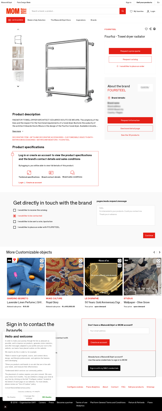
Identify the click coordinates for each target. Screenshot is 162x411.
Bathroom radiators (47, 140)
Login (153, 11)
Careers (42, 402)
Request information (130, 120)
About (105, 387)
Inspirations (81, 20)
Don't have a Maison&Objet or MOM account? (110, 325)
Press (51, 402)
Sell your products (144, 2)
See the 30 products (130, 135)
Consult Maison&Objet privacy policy (17, 388)
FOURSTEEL (64, 140)
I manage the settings (29, 397)
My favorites (139, 11)
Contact (114, 387)
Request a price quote (130, 51)
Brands (94, 20)
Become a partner (65, 402)
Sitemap (150, 387)
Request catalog (130, 59)
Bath (90, 137)
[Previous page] (154, 252)
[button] (5, 407)
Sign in (128, 2)
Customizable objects (76, 137)
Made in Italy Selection (36, 20)
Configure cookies (75, 387)
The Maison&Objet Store (61, 20)
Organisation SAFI (27, 402)
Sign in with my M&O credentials (104, 368)
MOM (16, 11)
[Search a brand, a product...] (122, 11)
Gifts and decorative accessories (46, 137)
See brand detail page (130, 128)
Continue (149, 235)
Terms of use (81, 402)
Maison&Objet (6, 2)
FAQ (123, 387)
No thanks (11, 397)
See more (16, 131)
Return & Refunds (136, 402)
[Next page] (159, 252)
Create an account (34, 182)
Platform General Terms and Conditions (108, 402)
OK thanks (46, 397)
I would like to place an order (132, 66)
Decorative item (20, 137)
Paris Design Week (24, 2)
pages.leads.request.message (112, 201)
